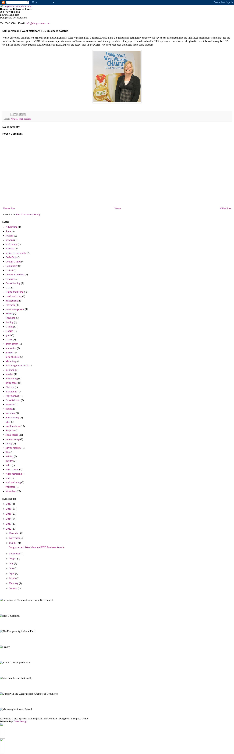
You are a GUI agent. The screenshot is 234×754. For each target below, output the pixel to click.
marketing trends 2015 (17, 365)
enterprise (10, 305)
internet (9, 352)
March (12, 578)
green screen (12, 343)
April (12, 573)
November (15, 538)
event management (15, 309)
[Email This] (12, 114)
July (11, 563)
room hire (10, 413)
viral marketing (13, 482)
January (13, 588)
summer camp (13, 439)
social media (12, 434)
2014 (9, 518)
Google (9, 331)
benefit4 (10, 240)
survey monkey (13, 447)
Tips (8, 452)
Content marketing (15, 274)
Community (12, 266)
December (14, 533)
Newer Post (9, 208)
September (15, 553)
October (13, 543)
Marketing (11, 361)
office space (12, 382)
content (9, 270)
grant (8, 335)
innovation (11, 348)
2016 (9, 508)
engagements (12, 300)
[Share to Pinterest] (24, 114)
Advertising (11, 227)
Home (117, 208)
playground (11, 391)
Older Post (225, 208)
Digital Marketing (14, 292)
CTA (8, 287)
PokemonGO (12, 396)
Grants (9, 339)
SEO (8, 421)
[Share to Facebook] (21, 114)
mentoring (11, 370)
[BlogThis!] (15, 114)
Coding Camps (13, 261)
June (11, 568)
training (9, 456)
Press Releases (13, 400)
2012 (9, 528)
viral (8, 478)
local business (12, 356)
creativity (10, 279)
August (13, 558)
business (10, 248)
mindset (9, 374)
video (8, 465)
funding (9, 322)
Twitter (9, 461)
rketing (9, 408)
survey (9, 443)
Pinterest (10, 387)
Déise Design (20, 721)
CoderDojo (11, 257)
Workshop (11, 491)
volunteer (10, 486)
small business (25, 119)
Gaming (10, 326)
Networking (12, 378)
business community (16, 253)
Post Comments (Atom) (28, 214)
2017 (9, 504)
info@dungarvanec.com (38, 23)
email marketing (14, 296)
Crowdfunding (13, 283)
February (14, 583)
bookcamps (11, 244)
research (10, 404)
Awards (14, 119)
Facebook (10, 317)
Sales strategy (12, 417)
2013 (9, 523)
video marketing (14, 473)
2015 (9, 513)
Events (9, 313)
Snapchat (10, 430)
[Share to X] (18, 114)
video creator (12, 469)
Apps (8, 231)
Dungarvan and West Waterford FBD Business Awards (36, 547)
